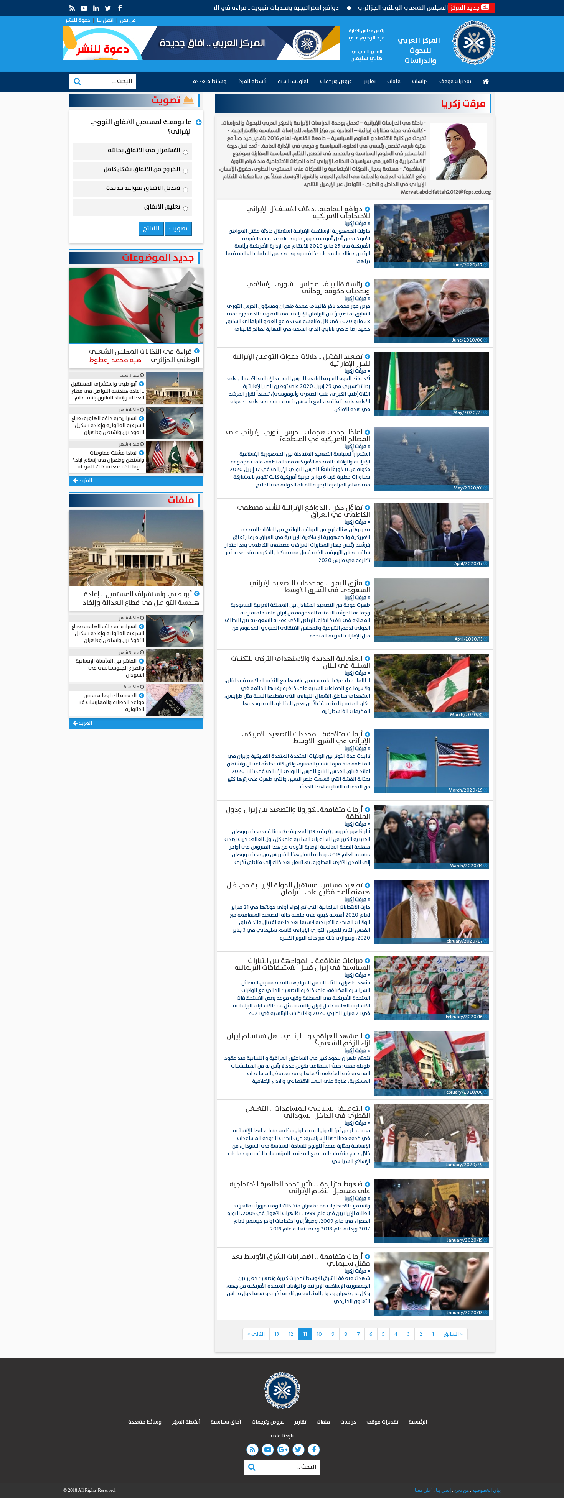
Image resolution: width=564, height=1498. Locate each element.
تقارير (370, 81)
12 (291, 1334)
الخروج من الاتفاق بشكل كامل (142, 170)
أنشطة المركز (252, 81)
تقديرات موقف (455, 81)
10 (319, 1334)
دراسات (420, 81)
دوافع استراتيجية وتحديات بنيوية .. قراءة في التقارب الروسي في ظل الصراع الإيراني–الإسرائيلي (266, 8)
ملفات (394, 81)
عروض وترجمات (336, 81)
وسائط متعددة (209, 81)
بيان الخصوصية (486, 1490)
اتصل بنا (105, 20)
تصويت (167, 100)
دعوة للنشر (77, 20)
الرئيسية (418, 1422)
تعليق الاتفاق (162, 208)
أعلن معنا (423, 1490)
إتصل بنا (443, 1490)
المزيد (85, 480)
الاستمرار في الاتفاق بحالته (144, 151)
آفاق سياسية (293, 81)
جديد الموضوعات (158, 258)
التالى (256, 1334)
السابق (453, 1334)
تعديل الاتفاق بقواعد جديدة (143, 189)
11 (305, 1334)
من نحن (128, 20)
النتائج (151, 228)
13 (276, 1334)
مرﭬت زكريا (463, 103)
